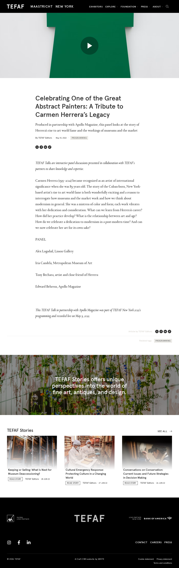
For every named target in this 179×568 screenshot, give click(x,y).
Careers (156, 542)
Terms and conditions (163, 563)
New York (65, 6)
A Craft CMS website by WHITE (89, 559)
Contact (141, 542)
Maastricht (41, 6)
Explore (110, 7)
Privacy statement (164, 559)
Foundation (128, 7)
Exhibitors (96, 7)
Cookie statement (146, 559)
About (157, 7)
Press (144, 7)
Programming (79, 138)
